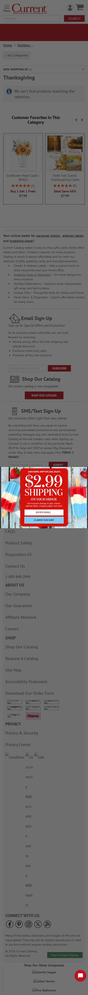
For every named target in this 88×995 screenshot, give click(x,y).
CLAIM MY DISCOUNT (44, 520)
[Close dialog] (85, 470)
